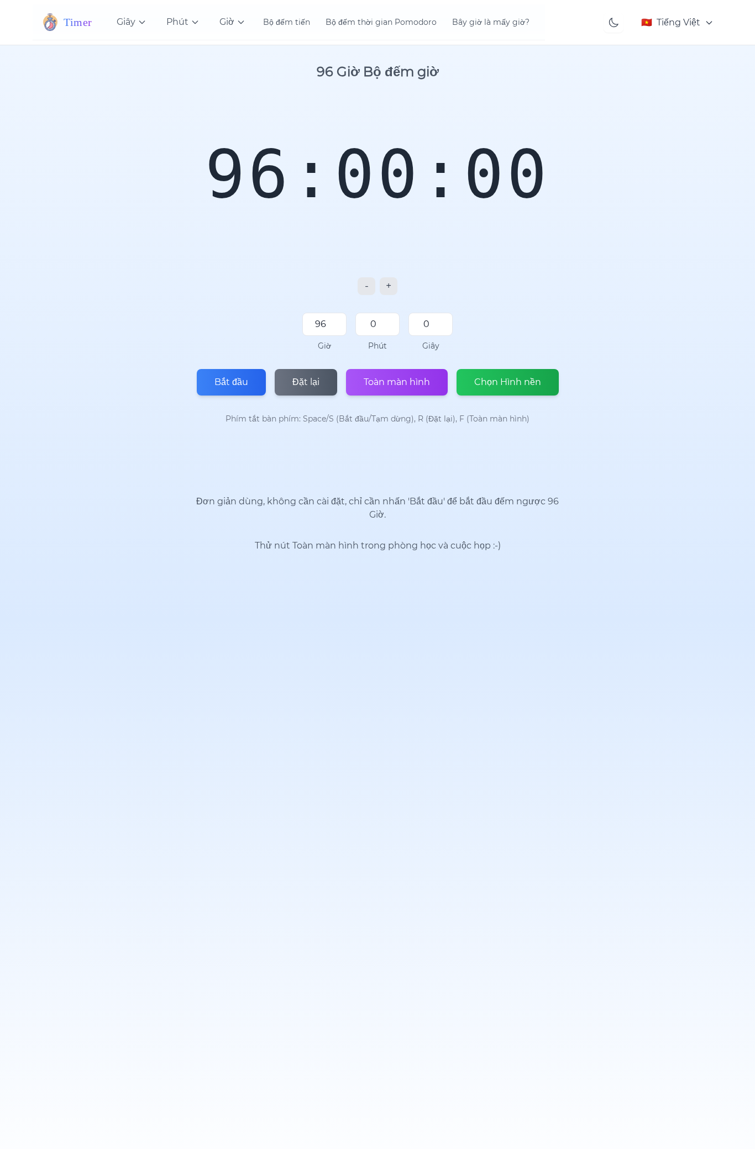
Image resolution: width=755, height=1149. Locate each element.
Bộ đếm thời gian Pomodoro (381, 22)
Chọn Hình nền (507, 382)
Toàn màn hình (397, 382)
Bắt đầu (231, 382)
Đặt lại (305, 382)
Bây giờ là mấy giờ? (490, 22)
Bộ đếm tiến (286, 22)
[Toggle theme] (613, 23)
